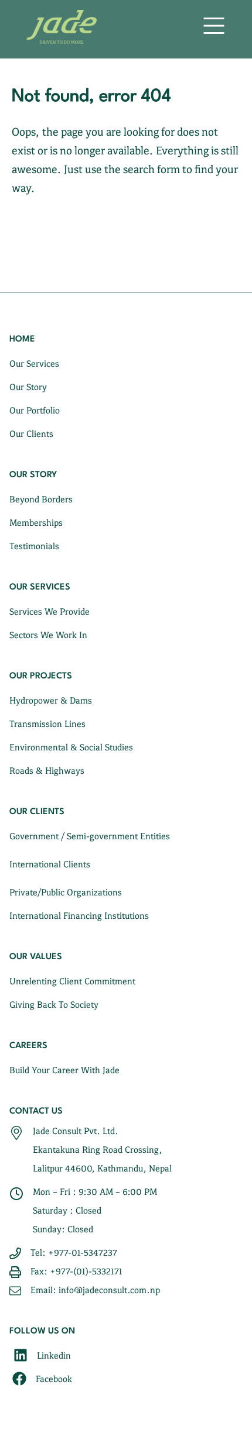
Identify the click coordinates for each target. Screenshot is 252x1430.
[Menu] (214, 23)
